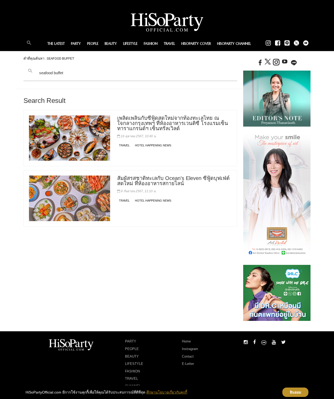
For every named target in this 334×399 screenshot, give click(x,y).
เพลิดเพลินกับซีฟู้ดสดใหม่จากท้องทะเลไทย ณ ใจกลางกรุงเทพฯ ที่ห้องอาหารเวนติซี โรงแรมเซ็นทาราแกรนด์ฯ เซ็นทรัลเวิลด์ (172, 123)
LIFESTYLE (130, 43)
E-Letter (188, 364)
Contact (188, 356)
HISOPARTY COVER (196, 43)
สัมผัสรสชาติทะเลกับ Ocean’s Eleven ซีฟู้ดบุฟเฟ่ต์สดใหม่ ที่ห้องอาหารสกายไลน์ (173, 180)
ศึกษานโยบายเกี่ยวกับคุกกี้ (166, 392)
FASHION (151, 43)
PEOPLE (92, 43)
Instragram (190, 349)
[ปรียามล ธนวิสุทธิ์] (277, 98)
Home (186, 341)
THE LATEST (56, 43)
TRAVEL (169, 43)
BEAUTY (111, 43)
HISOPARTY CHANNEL (234, 43)
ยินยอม (295, 392)
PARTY (76, 43)
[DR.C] (277, 293)
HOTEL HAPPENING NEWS (153, 145)
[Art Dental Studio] (277, 195)
